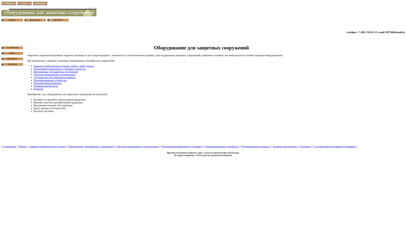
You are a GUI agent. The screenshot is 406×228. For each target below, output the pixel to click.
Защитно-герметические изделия (47, 146)
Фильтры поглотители (285, 146)
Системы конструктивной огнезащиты (55, 77)
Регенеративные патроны (47, 83)
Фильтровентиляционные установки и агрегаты (60, 69)
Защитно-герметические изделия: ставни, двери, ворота (64, 66)
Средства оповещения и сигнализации (54, 74)
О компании (9, 146)
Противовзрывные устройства (50, 80)
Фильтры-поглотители (46, 86)
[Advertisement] (59, 32)
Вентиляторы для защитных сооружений (56, 71)
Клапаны (38, 89)
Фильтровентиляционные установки (182, 146)
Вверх (23, 146)
